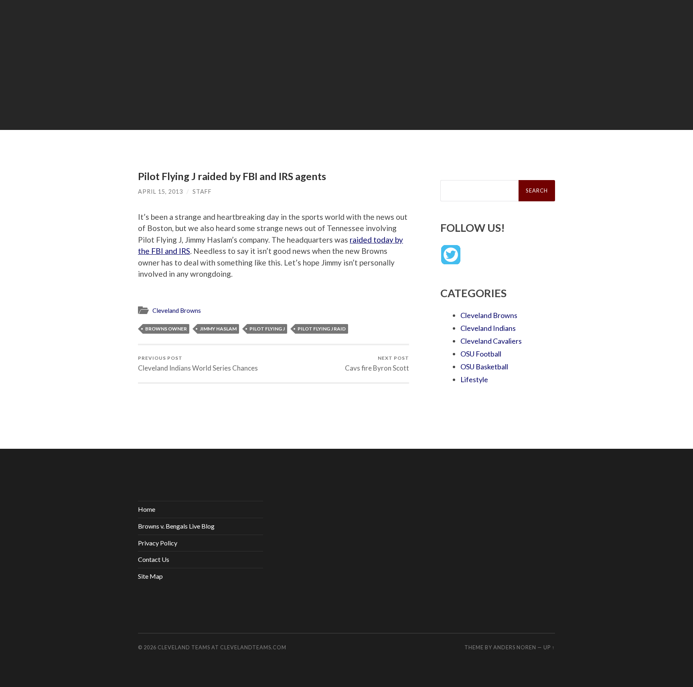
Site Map (150, 576)
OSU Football (480, 353)
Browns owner (166, 329)
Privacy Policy (157, 543)
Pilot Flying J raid (322, 329)
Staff (202, 191)
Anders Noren (514, 647)
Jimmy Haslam (218, 329)
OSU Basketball (484, 366)
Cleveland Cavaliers (491, 340)
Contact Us (153, 559)
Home (146, 509)
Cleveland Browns (176, 310)
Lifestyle (474, 379)
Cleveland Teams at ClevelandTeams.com (222, 647)
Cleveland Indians (488, 328)
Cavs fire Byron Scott (377, 363)
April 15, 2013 (160, 191)
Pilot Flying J (267, 329)
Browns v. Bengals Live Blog (176, 526)
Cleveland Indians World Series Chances (198, 363)
